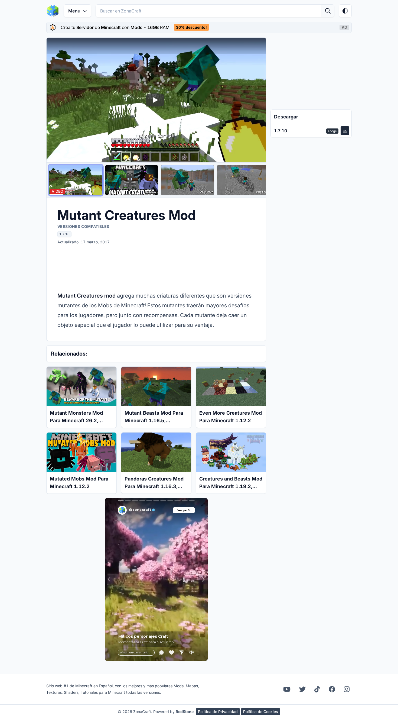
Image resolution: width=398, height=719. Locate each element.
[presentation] (199, 27)
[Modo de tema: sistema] (345, 10)
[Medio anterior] (56, 100)
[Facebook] (332, 689)
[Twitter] (302, 689)
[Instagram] (347, 689)
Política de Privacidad (218, 711)
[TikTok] (317, 689)
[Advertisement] (156, 268)
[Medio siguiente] (257, 100)
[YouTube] (287, 689)
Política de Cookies (260, 711)
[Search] (327, 11)
